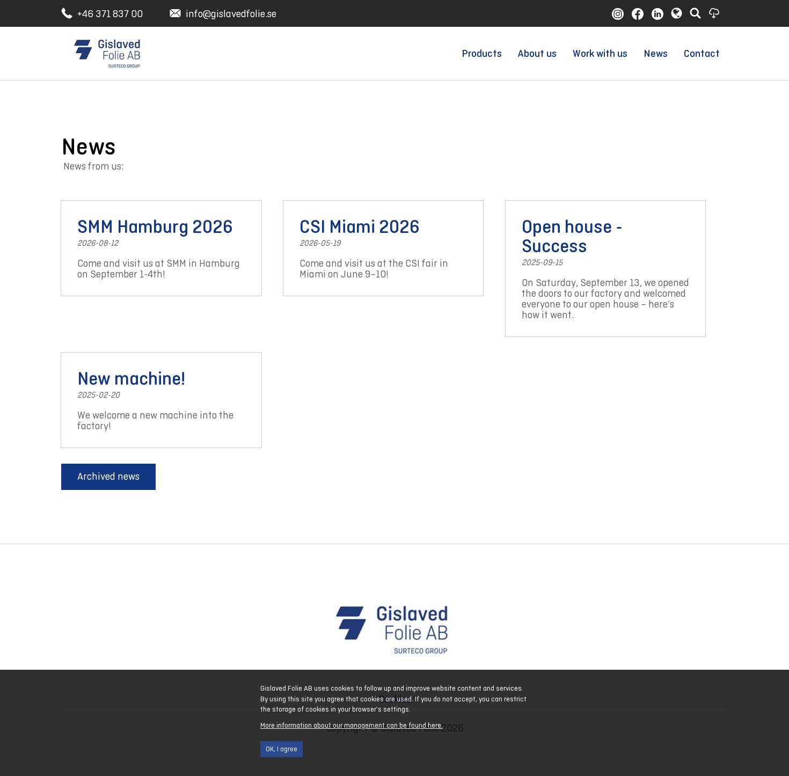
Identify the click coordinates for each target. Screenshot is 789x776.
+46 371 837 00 (110, 13)
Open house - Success (572, 236)
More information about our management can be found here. (351, 725)
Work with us (600, 53)
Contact (702, 53)
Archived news (108, 476)
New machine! (131, 378)
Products (482, 53)
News (656, 53)
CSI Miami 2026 (359, 226)
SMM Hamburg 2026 (155, 226)
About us (537, 53)
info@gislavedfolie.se (231, 13)
